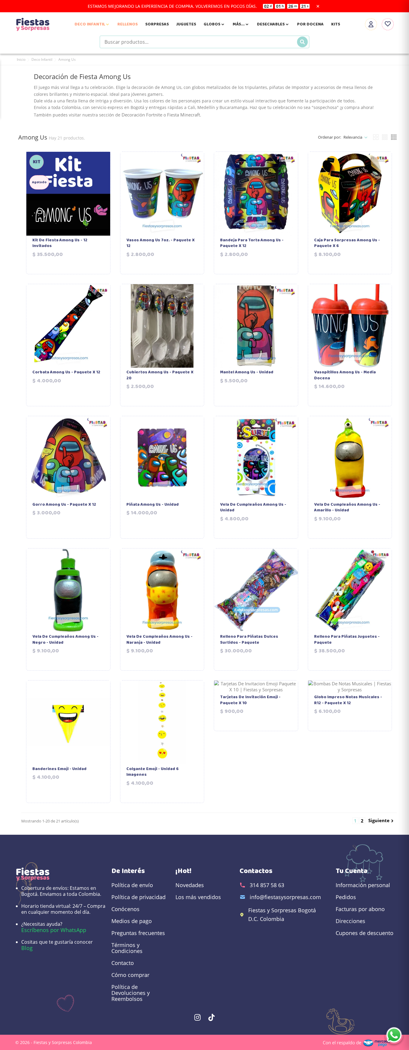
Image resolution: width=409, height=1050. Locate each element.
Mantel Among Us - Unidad (246, 372)
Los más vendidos (198, 897)
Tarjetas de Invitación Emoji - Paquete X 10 (250, 700)
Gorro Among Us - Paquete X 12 (64, 505)
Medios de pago (131, 921)
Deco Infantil (92, 24)
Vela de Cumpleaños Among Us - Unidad (253, 507)
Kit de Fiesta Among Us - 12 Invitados (59, 243)
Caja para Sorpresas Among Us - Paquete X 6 (347, 243)
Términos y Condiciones (127, 948)
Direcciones (350, 921)
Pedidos (346, 897)
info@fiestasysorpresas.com (285, 897)
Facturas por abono (360, 909)
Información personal (363, 885)
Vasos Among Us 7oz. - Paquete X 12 (160, 243)
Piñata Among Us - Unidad (152, 505)
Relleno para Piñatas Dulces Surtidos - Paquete (249, 640)
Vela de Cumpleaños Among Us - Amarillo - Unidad (347, 507)
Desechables (273, 24)
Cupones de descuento (364, 933)
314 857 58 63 (267, 885)
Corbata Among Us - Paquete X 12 (66, 372)
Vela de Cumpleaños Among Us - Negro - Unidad (65, 640)
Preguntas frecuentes (138, 933)
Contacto (122, 963)
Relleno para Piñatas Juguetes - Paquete (347, 640)
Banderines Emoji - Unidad (59, 769)
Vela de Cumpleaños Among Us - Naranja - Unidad (159, 640)
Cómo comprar (130, 975)
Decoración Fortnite (142, 115)
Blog (27, 948)
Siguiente (381, 820)
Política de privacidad (138, 897)
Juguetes (186, 24)
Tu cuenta (351, 871)
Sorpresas (157, 24)
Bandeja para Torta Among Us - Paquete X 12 (252, 243)
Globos (214, 24)
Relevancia (352, 137)
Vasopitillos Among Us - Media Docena (345, 375)
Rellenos (127, 24)
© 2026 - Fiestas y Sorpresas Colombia (53, 1042)
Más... (241, 24)
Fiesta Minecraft (183, 115)
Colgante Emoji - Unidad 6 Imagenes (152, 772)
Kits (335, 24)
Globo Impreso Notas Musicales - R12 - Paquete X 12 (348, 700)
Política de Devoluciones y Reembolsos (130, 993)
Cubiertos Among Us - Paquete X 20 (159, 375)
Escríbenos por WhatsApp (53, 930)
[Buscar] (302, 42)
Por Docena (310, 24)
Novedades (189, 885)
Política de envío (132, 885)
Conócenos (125, 909)
